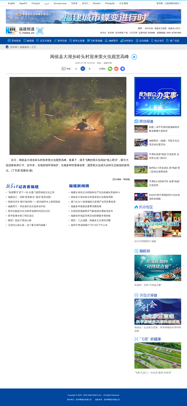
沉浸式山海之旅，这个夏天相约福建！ (28, 225)
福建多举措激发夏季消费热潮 (86, 206)
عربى (46, 3)
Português (110, 3)
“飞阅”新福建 (96, 40)
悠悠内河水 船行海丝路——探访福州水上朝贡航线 (34, 201)
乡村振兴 (128, 40)
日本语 (74, 3)
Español (23, 3)
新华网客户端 (121, 32)
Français (36, 3)
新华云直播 (79, 40)
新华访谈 (62, 40)
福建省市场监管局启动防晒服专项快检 (91, 215)
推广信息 (174, 40)
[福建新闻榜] (99, 186)
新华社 (103, 32)
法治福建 (144, 40)
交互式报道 (46, 40)
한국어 (85, 3)
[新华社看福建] (36, 186)
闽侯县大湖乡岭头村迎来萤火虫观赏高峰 (92, 197)
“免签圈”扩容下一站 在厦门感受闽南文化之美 (31, 192)
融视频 (30, 40)
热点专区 (159, 40)
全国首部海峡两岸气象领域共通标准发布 (92, 211)
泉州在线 (149, 28)
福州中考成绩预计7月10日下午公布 (89, 225)
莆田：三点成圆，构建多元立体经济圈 (91, 220)
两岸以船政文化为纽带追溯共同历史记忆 (29, 211)
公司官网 (133, 32)
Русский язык (60, 3)
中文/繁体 (123, 3)
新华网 (111, 32)
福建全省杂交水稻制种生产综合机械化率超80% (95, 192)
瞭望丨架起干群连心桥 (19, 220)
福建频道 (24, 47)
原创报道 (16, 40)
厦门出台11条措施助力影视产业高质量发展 (93, 201)
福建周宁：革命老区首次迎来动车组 (26, 206)
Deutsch (97, 3)
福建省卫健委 (160, 28)
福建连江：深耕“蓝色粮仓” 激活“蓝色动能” (29, 197)
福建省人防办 (174, 28)
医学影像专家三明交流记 (21, 215)
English (11, 3)
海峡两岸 (113, 40)
